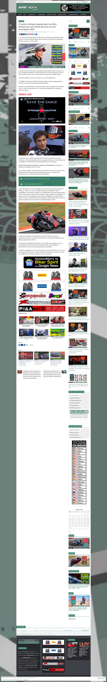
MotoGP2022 (50, 633)
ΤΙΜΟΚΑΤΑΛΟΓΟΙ (41, 14)
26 (76, 525)
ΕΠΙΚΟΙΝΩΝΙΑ (83, 14)
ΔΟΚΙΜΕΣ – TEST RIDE (51, 14)
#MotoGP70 (18, 630)
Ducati (36, 631)
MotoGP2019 (25, 633)
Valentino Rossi (86, 633)
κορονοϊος (55, 634)
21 (82, 522)
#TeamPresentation (55, 178)
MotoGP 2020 (35, 633)
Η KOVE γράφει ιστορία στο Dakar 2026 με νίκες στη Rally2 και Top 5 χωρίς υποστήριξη (78, 609)
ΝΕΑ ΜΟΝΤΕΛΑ (32, 14)
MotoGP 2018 (19, 633)
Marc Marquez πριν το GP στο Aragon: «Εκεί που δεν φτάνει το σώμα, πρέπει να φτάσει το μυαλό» (79, 222)
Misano (73, 630)
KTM (55, 630)
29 (85, 525)
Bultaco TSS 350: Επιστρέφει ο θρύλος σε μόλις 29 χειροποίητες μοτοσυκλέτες (79, 351)
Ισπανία (38, 634)
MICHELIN (68, 631)
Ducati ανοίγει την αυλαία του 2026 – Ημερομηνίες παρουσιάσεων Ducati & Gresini (26, 362)
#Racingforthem (24, 630)
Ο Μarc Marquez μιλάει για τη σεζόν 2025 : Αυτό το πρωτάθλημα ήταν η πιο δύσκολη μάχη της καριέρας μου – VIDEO (72, 653)
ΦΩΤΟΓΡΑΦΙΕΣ (50, 634)
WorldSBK (22, 634)
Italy (51, 630)
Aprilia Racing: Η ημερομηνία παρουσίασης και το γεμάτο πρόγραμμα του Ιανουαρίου (56, 362)
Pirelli (74, 633)
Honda (48, 631)
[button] (26, 14)
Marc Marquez (37, 31)
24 (70, 525)
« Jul (70, 531)
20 (79, 522)
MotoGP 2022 (55, 633)
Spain (83, 633)
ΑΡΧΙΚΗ (19, 14)
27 (79, 525)
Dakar (33, 630)
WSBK (26, 634)
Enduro (39, 630)
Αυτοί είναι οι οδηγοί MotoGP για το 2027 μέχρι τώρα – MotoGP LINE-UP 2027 (78, 385)
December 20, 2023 (47, 184)
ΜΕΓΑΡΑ (41, 634)
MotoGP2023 (59, 633)
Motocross (79, 630)
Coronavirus (30, 630)
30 (88, 525)
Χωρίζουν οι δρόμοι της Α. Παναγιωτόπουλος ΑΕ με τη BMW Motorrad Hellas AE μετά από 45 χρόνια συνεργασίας (52, 373)
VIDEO (18, 634)
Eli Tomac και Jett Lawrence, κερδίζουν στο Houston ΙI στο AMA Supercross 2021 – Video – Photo (79, 587)
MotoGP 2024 (21, 21)
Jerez (53, 630)
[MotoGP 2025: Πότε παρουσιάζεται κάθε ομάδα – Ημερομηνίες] (41, 356)
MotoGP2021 (45, 633)
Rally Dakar (79, 633)
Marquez (63, 630)
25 (73, 525)
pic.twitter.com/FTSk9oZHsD (31, 180)
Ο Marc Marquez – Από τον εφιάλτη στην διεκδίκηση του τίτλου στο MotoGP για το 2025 (83, 652)
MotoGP (42, 31)
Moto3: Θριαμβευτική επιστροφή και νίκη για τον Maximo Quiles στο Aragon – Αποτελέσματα (79, 146)
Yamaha (30, 634)
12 (76, 519)
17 (70, 522)
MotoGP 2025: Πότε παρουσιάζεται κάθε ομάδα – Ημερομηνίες (41, 361)
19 (76, 522)
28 (82, 525)
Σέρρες (46, 634)
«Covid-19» (34, 634)
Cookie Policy (26, 679)
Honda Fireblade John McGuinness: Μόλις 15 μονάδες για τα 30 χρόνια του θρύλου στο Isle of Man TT (79, 302)
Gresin (34, 31)
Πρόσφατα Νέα (73, 188)
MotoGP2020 (30, 633)
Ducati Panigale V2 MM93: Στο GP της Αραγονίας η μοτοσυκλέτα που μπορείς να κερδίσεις (79, 368)
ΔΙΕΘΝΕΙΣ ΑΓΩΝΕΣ (62, 14)
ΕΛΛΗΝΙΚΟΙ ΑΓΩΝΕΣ (73, 14)
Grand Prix (43, 631)
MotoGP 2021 (39, 633)
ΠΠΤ (43, 634)
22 (85, 522)
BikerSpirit (29, 31)
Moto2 (76, 630)
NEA (24, 14)
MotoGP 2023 (64, 633)
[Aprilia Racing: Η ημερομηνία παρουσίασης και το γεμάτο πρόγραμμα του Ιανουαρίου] (57, 356)
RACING (76, 633)
